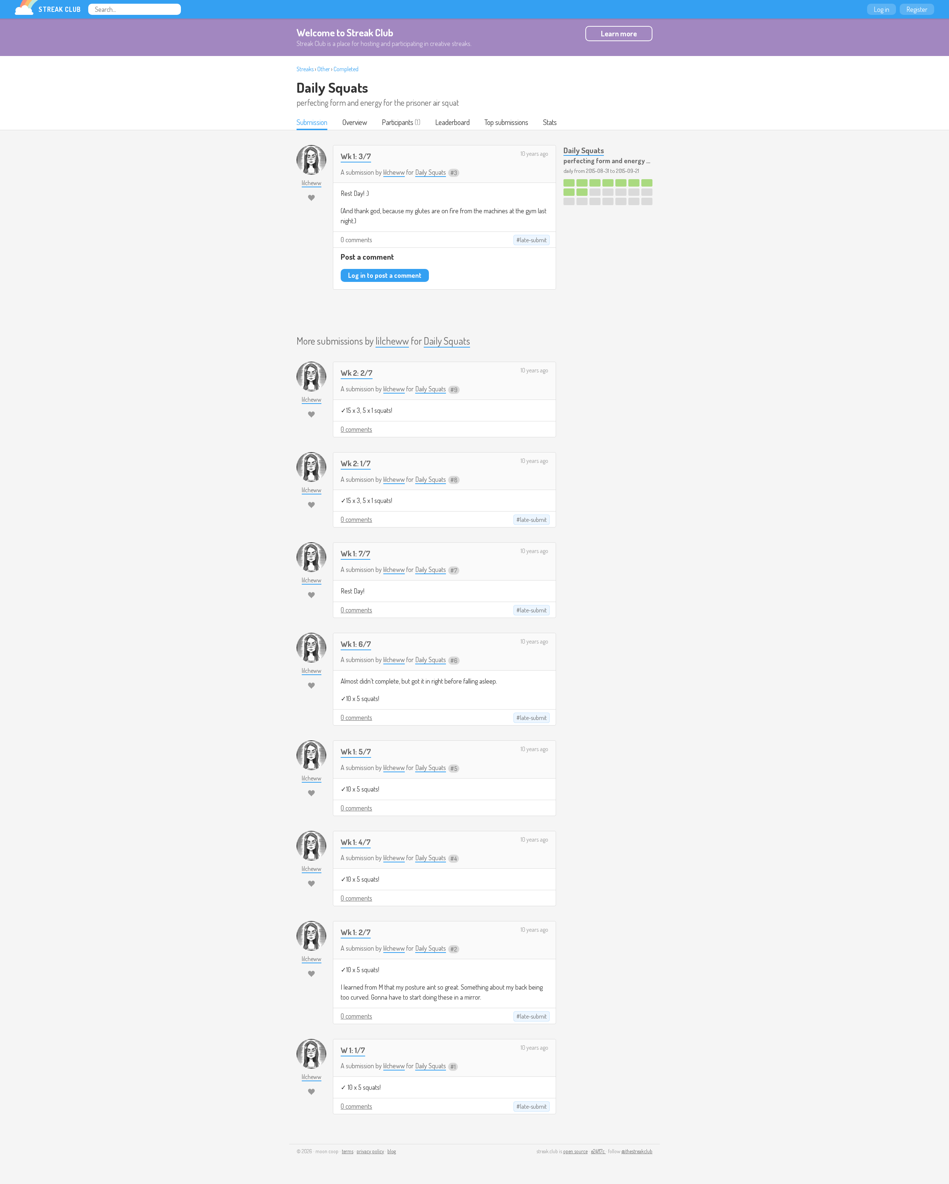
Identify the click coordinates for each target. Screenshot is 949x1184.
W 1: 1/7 (353, 1050)
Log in (881, 9)
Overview (354, 122)
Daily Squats (332, 87)
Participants (397, 122)
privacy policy (370, 1151)
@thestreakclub (636, 1151)
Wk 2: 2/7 (357, 373)
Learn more (619, 33)
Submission (312, 122)
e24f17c (598, 1151)
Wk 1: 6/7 (356, 644)
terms (347, 1151)
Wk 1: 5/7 (356, 751)
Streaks (305, 69)
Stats (550, 122)
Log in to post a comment (384, 275)
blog (391, 1151)
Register (916, 9)
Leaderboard (452, 122)
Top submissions (506, 122)
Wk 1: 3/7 (356, 156)
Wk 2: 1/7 (356, 463)
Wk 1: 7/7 (355, 553)
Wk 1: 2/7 (356, 932)
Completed (346, 69)
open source (575, 1151)
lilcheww (394, 172)
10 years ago (534, 153)
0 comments (356, 240)
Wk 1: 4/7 (356, 842)
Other (323, 69)
